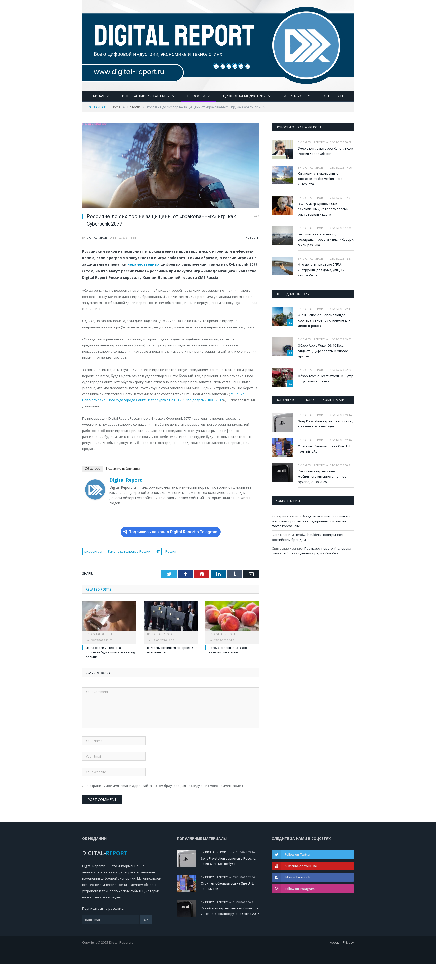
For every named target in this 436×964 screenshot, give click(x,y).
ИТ (158, 551)
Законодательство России (129, 551)
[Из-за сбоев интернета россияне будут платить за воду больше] (109, 618)
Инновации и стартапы (146, 96)
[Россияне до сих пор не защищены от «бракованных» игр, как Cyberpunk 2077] (170, 166)
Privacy (348, 942)
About (334, 942)
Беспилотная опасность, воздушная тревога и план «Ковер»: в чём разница (326, 239)
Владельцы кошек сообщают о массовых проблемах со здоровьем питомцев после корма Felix (311, 521)
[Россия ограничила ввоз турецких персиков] (232, 618)
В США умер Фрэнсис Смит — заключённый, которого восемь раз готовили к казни (323, 209)
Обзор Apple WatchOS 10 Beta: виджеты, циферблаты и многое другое (323, 351)
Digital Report (97, 237)
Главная (96, 96)
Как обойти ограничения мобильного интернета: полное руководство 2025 (322, 476)
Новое (310, 399)
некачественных (143, 264)
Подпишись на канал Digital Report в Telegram (172, 531)
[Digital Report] (218, 44)
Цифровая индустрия (244, 96)
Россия (170, 551)
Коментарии (333, 399)
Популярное (286, 399)
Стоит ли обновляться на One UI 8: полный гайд (324, 448)
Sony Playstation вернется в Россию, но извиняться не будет (325, 424)
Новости (196, 96)
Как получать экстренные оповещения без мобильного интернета (320, 179)
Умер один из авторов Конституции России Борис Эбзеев (325, 151)
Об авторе (92, 468)
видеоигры (93, 551)
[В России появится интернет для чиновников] (171, 618)
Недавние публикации (123, 468)
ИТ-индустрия (297, 96)
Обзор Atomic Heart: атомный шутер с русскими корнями (325, 378)
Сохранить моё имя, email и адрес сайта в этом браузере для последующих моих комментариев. (165, 785)
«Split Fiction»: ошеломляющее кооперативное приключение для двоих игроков (324, 320)
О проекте (334, 96)
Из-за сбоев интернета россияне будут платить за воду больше (110, 652)
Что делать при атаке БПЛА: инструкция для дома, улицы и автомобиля (321, 270)
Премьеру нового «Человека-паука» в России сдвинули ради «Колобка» (312, 551)
